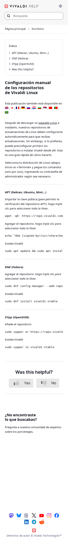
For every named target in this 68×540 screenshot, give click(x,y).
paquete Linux (48, 123)
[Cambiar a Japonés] (12, 108)
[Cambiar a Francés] (17, 108)
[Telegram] (34, 521)
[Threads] (26, 515)
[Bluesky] (18, 515)
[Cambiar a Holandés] (34, 108)
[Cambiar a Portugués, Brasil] (6, 112)
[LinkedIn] (26, 521)
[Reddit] (41, 522)
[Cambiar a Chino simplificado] (50, 108)
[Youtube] (41, 515)
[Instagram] (49, 515)
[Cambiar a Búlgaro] (39, 108)
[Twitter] (34, 515)
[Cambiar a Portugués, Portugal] (56, 108)
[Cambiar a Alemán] (23, 108)
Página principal (15, 29)
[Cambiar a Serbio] (45, 108)
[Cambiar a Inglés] (6, 108)
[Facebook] (56, 515)
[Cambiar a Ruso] (28, 108)
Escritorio (38, 29)
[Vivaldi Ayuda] (22, 6)
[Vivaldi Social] (11, 515)
